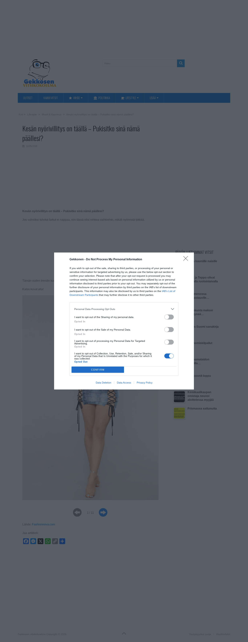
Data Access (124, 382)
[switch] (169, 317)
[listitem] (124, 309)
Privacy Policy (145, 382)
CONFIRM (98, 369)
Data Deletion (103, 382)
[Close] (186, 259)
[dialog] (124, 321)
